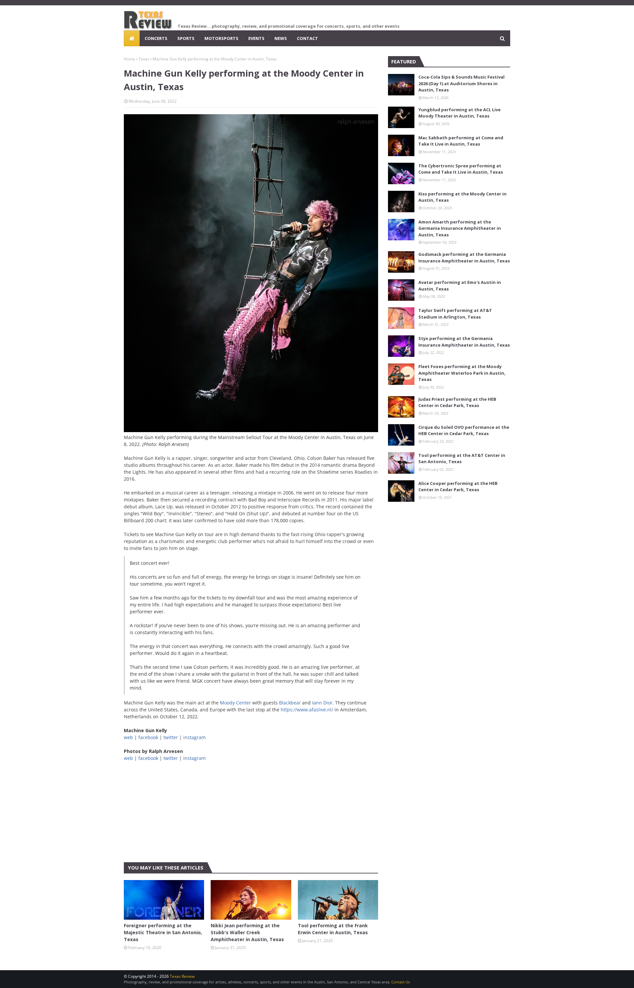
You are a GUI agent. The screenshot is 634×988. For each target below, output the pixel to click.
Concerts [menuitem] (156, 38)
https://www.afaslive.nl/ (307, 709)
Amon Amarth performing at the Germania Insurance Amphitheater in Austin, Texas (459, 228)
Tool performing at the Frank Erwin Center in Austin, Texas (333, 929)
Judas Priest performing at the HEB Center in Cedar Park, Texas (457, 402)
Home (129, 59)
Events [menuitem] (256, 38)
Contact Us (400, 981)
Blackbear (290, 702)
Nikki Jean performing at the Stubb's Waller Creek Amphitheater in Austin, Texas (247, 932)
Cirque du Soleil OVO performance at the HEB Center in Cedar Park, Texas (463, 430)
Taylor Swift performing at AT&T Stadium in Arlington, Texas (455, 313)
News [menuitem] (280, 38)
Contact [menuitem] (307, 38)
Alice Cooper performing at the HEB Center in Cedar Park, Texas (458, 486)
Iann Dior (322, 702)
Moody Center (235, 702)
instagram (194, 737)
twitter (170, 737)
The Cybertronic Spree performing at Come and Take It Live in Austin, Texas (460, 169)
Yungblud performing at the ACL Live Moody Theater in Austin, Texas (459, 113)
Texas (143, 59)
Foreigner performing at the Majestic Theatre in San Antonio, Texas (163, 932)
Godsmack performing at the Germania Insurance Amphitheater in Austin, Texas (464, 257)
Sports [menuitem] (185, 38)
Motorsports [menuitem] (221, 38)
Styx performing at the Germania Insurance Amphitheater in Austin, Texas (464, 341)
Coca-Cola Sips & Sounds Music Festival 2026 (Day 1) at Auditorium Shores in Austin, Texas (461, 83)
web (128, 737)
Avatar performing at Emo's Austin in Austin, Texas (459, 285)
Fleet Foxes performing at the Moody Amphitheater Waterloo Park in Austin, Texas (462, 372)
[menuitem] (132, 38)
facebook (148, 737)
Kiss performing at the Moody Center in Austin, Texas (462, 197)
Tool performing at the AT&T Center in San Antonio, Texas (461, 458)
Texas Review (182, 976)
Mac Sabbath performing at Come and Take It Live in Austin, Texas (460, 141)
